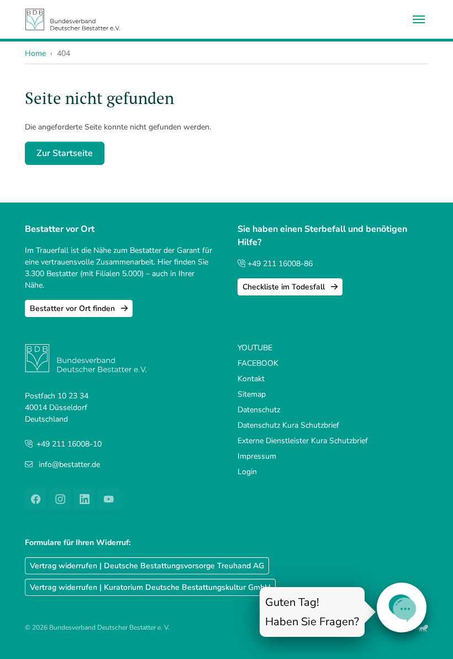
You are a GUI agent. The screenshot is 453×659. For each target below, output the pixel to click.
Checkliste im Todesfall (285, 287)
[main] (227, 127)
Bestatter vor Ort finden (73, 308)
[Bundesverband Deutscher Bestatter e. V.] (72, 19)
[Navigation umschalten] (418, 19)
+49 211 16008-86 (279, 263)
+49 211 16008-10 (69, 444)
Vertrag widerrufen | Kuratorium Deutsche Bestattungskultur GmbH (150, 587)
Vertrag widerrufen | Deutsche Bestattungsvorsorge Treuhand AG (147, 566)
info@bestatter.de (69, 464)
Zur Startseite (64, 153)
